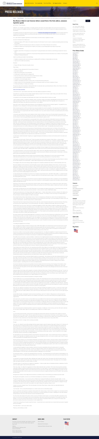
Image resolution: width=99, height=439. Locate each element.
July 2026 (74, 54)
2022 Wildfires (75, 185)
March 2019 (75, 175)
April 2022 (75, 124)
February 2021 (75, 144)
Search (87, 20)
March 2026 (75, 59)
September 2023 (76, 101)
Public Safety (75, 193)
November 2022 (76, 115)
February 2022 (75, 127)
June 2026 (75, 55)
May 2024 (75, 90)
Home (14, 18)
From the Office (47, 3)
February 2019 (75, 177)
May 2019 (75, 173)
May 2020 (75, 156)
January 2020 (75, 162)
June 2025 (75, 72)
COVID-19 (75, 187)
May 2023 (75, 106)
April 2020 (75, 157)
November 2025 (76, 65)
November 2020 (76, 148)
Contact (65, 3)
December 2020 (76, 146)
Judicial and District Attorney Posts (45, 426)
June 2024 (75, 88)
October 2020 (75, 149)
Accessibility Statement (17, 437)
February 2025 (75, 77)
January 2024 (75, 95)
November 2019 (76, 164)
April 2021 (74, 141)
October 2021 (75, 133)
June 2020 (75, 155)
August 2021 (75, 135)
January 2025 (75, 79)
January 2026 (75, 62)
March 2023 (75, 109)
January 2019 (75, 178)
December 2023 (76, 97)
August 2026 (75, 52)
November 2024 (76, 81)
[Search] (97, 3)
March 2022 (75, 126)
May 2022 (75, 123)
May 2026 (75, 57)
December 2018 (76, 179)
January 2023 (75, 112)
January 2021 (75, 145)
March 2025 (75, 76)
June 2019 (75, 171)
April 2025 (75, 75)
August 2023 (75, 102)
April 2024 (75, 91)
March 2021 (75, 142)
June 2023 (75, 105)
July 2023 (74, 104)
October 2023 (75, 99)
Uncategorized (76, 195)
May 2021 (74, 139)
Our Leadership (38, 3)
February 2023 (75, 110)
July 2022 (74, 120)
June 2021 (75, 138)
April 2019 (75, 174)
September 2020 (76, 150)
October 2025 (75, 66)
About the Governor (29, 3)
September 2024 (76, 84)
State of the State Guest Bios (19, 89)
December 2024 (76, 80)
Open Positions (76, 219)
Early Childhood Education (78, 188)
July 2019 (74, 170)
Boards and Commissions (78, 220)
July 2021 (74, 137)
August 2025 (75, 69)
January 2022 (75, 128)
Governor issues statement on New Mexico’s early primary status (79, 35)
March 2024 (75, 92)
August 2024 (75, 86)
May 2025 (75, 73)
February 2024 (75, 94)
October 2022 (75, 116)
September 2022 (76, 117)
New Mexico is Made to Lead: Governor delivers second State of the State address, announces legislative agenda (47, 18)
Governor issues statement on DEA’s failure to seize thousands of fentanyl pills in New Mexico (79, 46)
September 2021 (76, 134)
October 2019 (75, 166)
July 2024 (74, 87)
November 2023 (76, 98)
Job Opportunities (57, 3)
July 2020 (75, 153)
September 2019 (76, 167)
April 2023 (75, 108)
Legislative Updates (77, 190)
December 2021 (76, 130)
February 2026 (75, 61)
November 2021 (76, 131)
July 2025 (74, 70)
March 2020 (75, 159)
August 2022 (75, 119)
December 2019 (76, 163)
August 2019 (75, 168)
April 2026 (75, 58)
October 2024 (75, 83)
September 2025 (76, 68)
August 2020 (75, 152)
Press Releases (20, 18)
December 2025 (76, 63)
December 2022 (76, 113)
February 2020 (76, 160)
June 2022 (75, 121)
